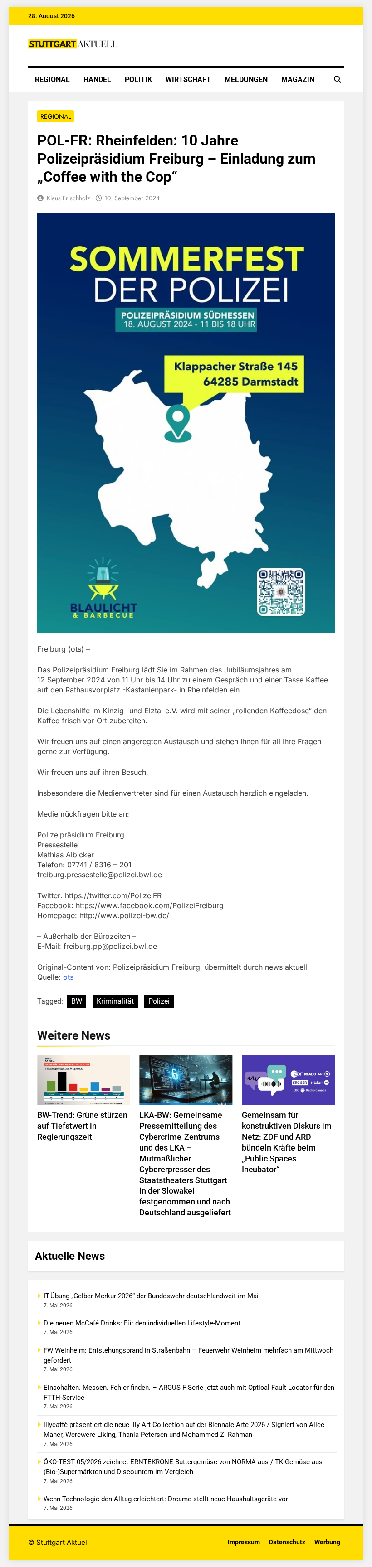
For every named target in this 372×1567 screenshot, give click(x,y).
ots (68, 977)
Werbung (327, 1542)
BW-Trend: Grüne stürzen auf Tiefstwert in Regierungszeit (82, 1126)
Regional (52, 79)
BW (76, 1001)
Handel (97, 79)
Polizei (159, 1001)
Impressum (244, 1542)
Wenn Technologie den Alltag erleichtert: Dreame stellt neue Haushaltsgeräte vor (166, 1499)
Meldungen (246, 79)
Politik (138, 79)
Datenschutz (287, 1542)
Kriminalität (115, 1001)
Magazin (297, 79)
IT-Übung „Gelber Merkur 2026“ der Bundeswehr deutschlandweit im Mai (151, 1296)
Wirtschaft (188, 79)
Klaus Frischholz (68, 198)
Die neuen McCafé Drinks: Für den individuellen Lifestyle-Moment (142, 1323)
